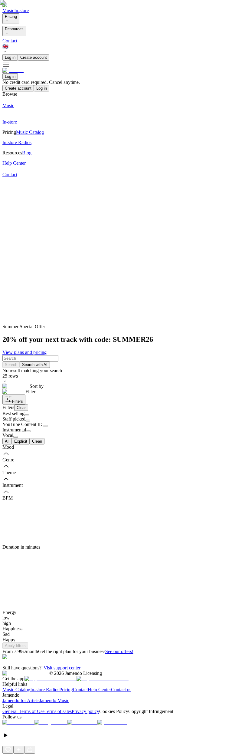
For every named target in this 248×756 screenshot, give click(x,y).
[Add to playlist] (18, 750)
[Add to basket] (29, 750)
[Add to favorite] (7, 750)
